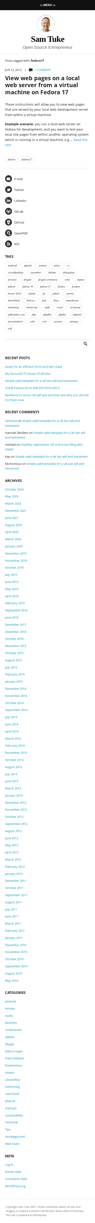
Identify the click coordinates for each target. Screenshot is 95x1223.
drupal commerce (48, 279)
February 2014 (15, 745)
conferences (13, 1030)
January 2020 (14, 546)
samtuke (11, 421)
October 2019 (14, 567)
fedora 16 (27, 286)
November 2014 (16, 696)
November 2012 (16, 809)
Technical (11, 1122)
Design (9, 1044)
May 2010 (11, 980)
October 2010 (14, 959)
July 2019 (11, 575)
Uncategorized (15, 1136)
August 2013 (13, 767)
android (12, 265)
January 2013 (14, 795)
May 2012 (11, 845)
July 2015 (11, 667)
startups (73, 321)
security (58, 321)
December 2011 (15, 881)
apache (28, 265)
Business (11, 1023)
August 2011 (13, 902)
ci (68, 265)
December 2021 (15, 511)
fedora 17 (45, 286)
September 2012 (16, 824)
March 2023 (13, 503)
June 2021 (11, 518)
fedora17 (27, 159)
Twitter (19, 190)
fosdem (76, 286)
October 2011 (14, 888)
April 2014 (11, 731)
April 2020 (11, 532)
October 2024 (14, 489)
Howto (10, 1072)
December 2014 (15, 689)
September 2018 (16, 610)
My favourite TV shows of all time (27, 373)
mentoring (32, 307)
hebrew (31, 300)
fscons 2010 (14, 293)
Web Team (12, 1144)
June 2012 (11, 838)
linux (56, 300)
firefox (61, 286)
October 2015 (14, 653)
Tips (8, 1129)
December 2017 (15, 624)
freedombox (13, 1065)
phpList (10, 1101)
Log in (9, 1164)
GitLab (18, 211)
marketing (13, 307)
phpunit (77, 314)
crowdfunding (15, 272)
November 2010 (16, 952)
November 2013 (16, 753)
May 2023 (11, 496)
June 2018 (11, 617)
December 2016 (15, 632)
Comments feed (16, 1179)
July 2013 (11, 774)
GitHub (19, 222)
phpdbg (47, 314)
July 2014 (11, 717)
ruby (32, 321)
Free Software (14, 1058)
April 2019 (11, 596)
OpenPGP (21, 233)
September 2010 (16, 966)
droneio (12, 279)
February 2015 (15, 674)
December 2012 (15, 802)
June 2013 (11, 781)
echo (67, 279)
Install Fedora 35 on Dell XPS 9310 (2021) (32, 388)
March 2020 (13, 539)
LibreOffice (12, 1080)
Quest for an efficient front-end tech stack (33, 367)
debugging (68, 272)
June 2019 (11, 582)
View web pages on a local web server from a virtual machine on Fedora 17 (42, 85)
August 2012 (13, 831)
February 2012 (15, 866)
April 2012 (11, 852)
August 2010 (13, 973)
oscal (59, 307)
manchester (72, 300)
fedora (11, 159)
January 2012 (14, 874)
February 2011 (15, 931)
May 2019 (11, 589)
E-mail (18, 179)
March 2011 (13, 923)
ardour (43, 265)
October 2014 (14, 703)
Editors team (14, 1051)
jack (44, 300)
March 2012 (13, 859)
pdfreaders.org (16, 314)
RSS (16, 244)
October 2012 (14, 817)
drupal (27, 279)
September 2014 (16, 710)
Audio (9, 1016)
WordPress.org (15, 1186)
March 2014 (13, 738)
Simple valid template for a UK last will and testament (41, 381)
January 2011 (14, 938)
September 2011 (16, 895)
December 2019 (15, 553)
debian (52, 272)
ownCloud (12, 1094)
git (43, 293)
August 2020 (13, 525)
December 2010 (15, 945)
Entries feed (13, 1172)
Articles (10, 1008)
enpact (80, 279)
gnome (70, 293)
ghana (31, 293)
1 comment (43, 70)
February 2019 (15, 603)
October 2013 (14, 760)
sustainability (14, 1115)
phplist (62, 314)
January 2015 (14, 681)
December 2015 (15, 646)
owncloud (75, 307)
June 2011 (11, 916)
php (34, 314)
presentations (15, 321)
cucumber (35, 272)
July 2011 (11, 909)
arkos (57, 265)
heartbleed (14, 300)
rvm (44, 321)
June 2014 (11, 724)
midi (47, 307)
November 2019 (16, 560)
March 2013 (13, 788)
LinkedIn (20, 201)
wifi (10, 328)
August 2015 (13, 660)
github (55, 293)
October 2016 (14, 639)
